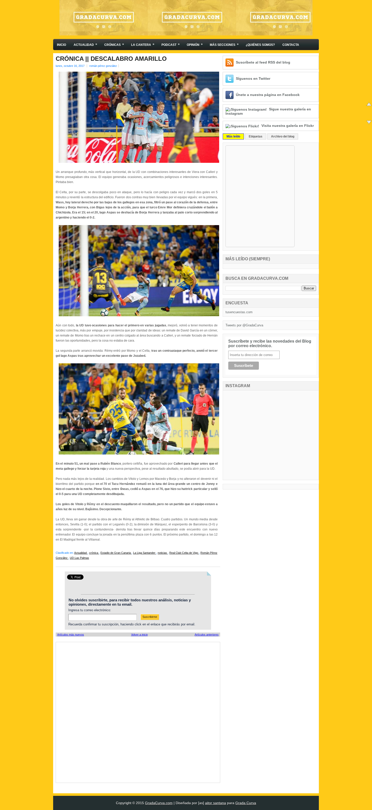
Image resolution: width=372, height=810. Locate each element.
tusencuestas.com (239, 312)
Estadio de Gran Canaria (116, 552)
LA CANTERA (142, 44)
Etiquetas (255, 136)
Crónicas (114, 44)
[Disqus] (137, 712)
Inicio (61, 45)
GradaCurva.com (159, 803)
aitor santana (215, 803)
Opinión (195, 44)
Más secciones (224, 44)
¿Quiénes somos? (260, 45)
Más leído (233, 136)
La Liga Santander (144, 552)
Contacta (290, 45)
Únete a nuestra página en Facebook (268, 95)
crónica (94, 552)
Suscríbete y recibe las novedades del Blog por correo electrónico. (269, 343)
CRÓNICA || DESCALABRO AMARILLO (111, 59)
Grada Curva (245, 803)
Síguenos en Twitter (253, 78)
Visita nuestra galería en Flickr (287, 126)
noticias (163, 552)
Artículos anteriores (207, 634)
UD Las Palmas (79, 557)
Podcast (170, 44)
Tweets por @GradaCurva (244, 325)
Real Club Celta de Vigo (184, 552)
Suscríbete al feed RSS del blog (263, 62)
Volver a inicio (139, 634)
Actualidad (85, 44)
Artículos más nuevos (70, 634)
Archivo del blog (282, 136)
